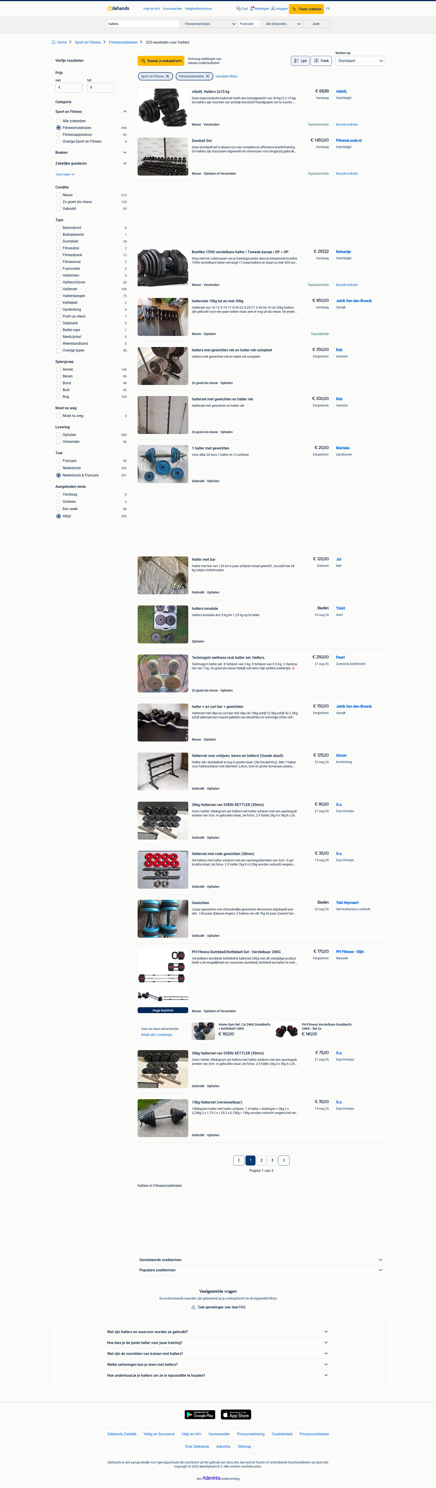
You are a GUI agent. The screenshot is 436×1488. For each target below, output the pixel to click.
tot (89, 80)
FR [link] (328, 8)
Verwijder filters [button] (226, 76)
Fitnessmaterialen (191, 76)
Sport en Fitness (152, 76)
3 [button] (272, 1160)
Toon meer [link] (62, 174)
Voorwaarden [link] (172, 8)
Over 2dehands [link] (197, 1446)
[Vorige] (239, 1161)
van (58, 80)
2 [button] (261, 1160)
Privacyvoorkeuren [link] (314, 1434)
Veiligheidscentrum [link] (198, 8)
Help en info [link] (152, 8)
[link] (123, 9)
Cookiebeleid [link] (282, 1434)
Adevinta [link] (223, 1446)
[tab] (300, 61)
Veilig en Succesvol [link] (159, 1434)
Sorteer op (342, 53)
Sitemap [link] (244, 1446)
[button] (259, 8)
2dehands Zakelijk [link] (121, 1434)
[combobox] (143, 24)
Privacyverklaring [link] (251, 1434)
